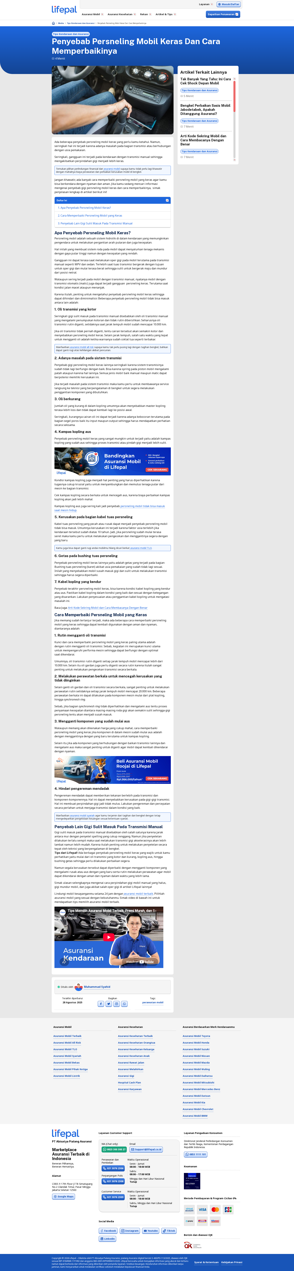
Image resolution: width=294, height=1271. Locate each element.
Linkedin (109, 1238)
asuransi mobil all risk (81, 347)
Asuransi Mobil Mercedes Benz (201, 1089)
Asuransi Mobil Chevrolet (198, 1109)
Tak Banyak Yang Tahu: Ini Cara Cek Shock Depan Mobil (205, 81)
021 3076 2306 (115, 1168)
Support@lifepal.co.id (148, 1149)
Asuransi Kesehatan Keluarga (136, 1049)
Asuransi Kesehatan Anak (134, 1056)
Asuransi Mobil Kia (194, 1102)
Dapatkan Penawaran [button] (221, 14)
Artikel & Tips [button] (164, 14)
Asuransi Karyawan (130, 1089)
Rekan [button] (144, 14)
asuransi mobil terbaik (138, 894)
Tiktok (171, 1230)
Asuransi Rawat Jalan (131, 1062)
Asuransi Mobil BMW (195, 1115)
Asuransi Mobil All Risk (67, 1042)
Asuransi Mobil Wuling (196, 1069)
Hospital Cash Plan (129, 1082)
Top (283, 1265)
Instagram (131, 1230)
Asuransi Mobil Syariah (67, 1056)
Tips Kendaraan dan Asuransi (80, 23)
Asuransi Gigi (126, 1075)
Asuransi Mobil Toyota (196, 1036)
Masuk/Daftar (230, 4)
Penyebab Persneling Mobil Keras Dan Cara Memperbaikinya (121, 23)
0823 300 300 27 (116, 1149)
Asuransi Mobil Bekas (66, 1062)
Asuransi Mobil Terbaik (67, 1036)
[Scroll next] (234, 160)
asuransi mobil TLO (141, 548)
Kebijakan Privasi (231, 1262)
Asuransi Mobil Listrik (66, 1075)
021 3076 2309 (115, 1197)
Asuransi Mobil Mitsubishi (198, 1082)
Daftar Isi (62, 200)
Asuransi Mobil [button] (91, 14)
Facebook (110, 1230)
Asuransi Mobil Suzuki (196, 1049)
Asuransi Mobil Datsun (196, 1095)
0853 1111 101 (198, 1154)
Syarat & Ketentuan (206, 1262)
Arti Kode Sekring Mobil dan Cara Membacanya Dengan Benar (108, 608)
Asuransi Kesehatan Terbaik (135, 1036)
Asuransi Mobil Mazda (196, 1062)
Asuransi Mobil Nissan (196, 1056)
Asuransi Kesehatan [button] (120, 14)
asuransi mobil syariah (82, 815)
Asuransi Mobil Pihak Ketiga (70, 1069)
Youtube (153, 1230)
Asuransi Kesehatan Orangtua (136, 1042)
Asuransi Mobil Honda (196, 1042)
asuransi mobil (111, 168)
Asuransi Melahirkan (130, 1069)
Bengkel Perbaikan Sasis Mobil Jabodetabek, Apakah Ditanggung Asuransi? (205, 110)
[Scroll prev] (234, 78)
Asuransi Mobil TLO (65, 1049)
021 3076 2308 (115, 1181)
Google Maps (66, 1196)
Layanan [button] (204, 4)
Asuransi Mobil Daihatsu (198, 1075)
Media (61, 23)
